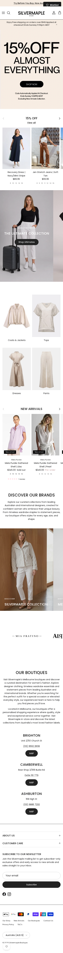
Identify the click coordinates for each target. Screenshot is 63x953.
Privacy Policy (8, 924)
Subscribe (31, 884)
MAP (31, 753)
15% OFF (31, 118)
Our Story (6, 920)
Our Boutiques (34, 920)
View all (31, 122)
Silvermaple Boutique (18, 942)
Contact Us (48, 920)
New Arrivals (31, 409)
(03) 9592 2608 (31, 746)
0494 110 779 (31, 775)
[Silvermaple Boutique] (31, 13)
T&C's (19, 924)
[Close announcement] (56, 24)
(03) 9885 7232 (31, 804)
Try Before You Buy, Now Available (31, 3)
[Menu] (3, 12)
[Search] (10, 12)
